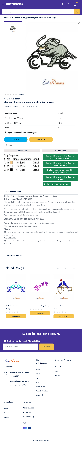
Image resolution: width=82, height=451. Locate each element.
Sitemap (46, 440)
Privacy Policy (40, 387)
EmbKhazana (14, 3)
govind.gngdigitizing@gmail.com (21, 385)
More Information (12, 191)
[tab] (13, 28)
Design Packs (8, 413)
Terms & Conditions (42, 391)
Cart (37, 378)
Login (57, 371)
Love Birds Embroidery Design (61, 307)
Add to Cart (16, 316)
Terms (41, 440)
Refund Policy (40, 395)
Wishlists (38, 374)
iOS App (28, 412)
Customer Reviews (13, 255)
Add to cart (41, 139)
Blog (37, 382)
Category (7, 417)
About (38, 370)
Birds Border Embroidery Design (15, 307)
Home (6, 409)
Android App (30, 417)
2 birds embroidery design (39, 306)
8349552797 (14, 376)
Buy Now (15, 139)
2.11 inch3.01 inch (14, 123)
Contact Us (58, 367)
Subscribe (46, 347)
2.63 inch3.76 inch (15, 118)
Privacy (35, 440)
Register (57, 375)
